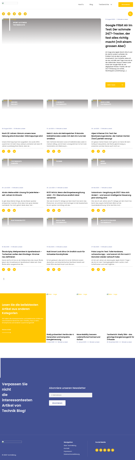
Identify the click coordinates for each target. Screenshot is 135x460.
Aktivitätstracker (108, 220)
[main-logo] (10, 4)
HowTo (81, 4)
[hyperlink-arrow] (40, 151)
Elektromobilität (18, 220)
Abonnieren (126, 5)
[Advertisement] (118, 397)
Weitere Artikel (6, 329)
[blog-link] (22, 112)
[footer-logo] (12, 444)
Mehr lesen (111, 85)
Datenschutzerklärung (72, 454)
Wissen (103, 163)
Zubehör (14, 163)
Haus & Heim (105, 102)
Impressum (68, 451)
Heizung (14, 102)
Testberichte (104, 4)
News (103, 161)
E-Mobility (60, 102)
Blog (91, 4)
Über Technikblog (70, 445)
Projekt (14, 104)
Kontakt (66, 448)
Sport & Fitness (20, 22)
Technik (59, 161)
